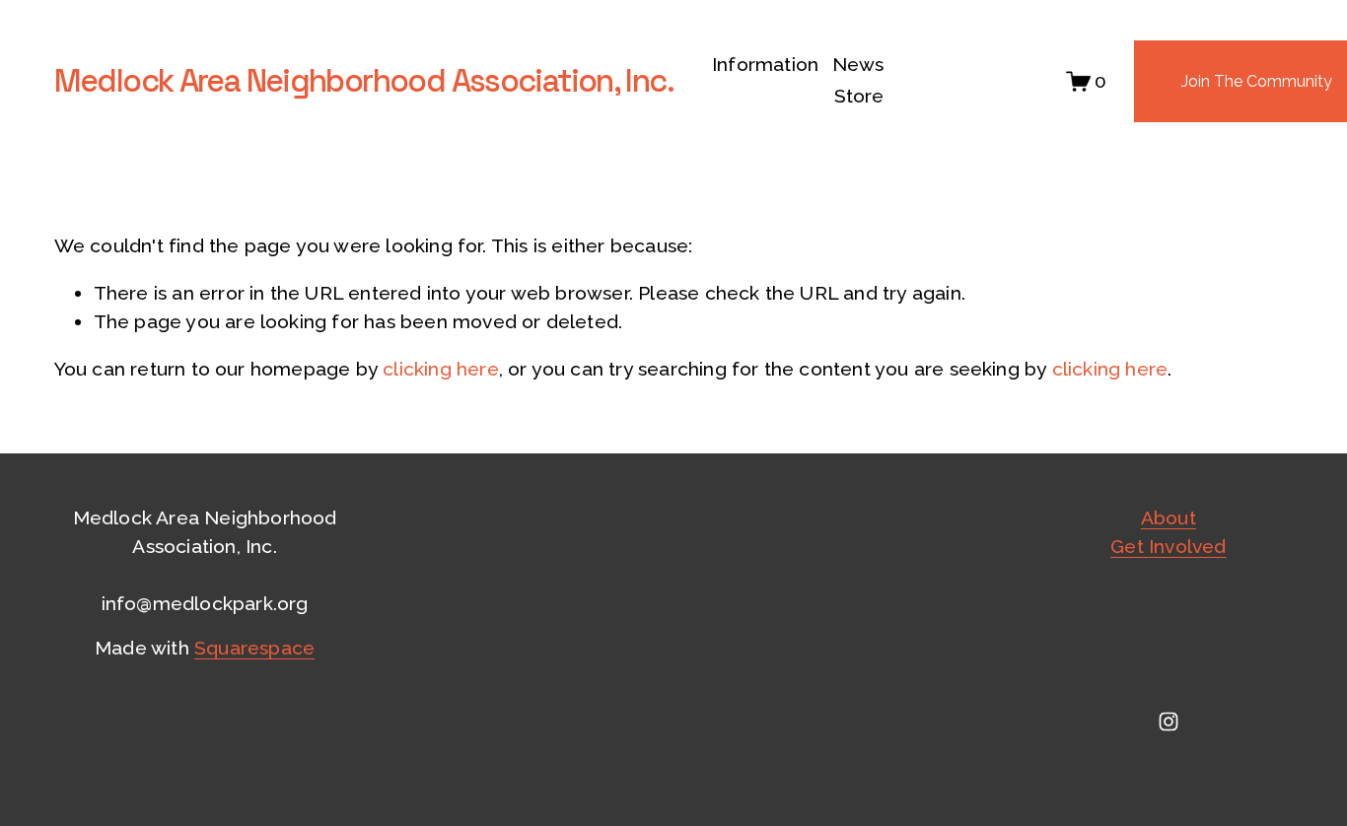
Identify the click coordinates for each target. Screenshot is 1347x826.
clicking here (441, 369)
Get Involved (1168, 546)
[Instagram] (1168, 721)
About (1168, 518)
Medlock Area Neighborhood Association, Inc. (364, 80)
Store (859, 96)
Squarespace (254, 648)
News (858, 64)
